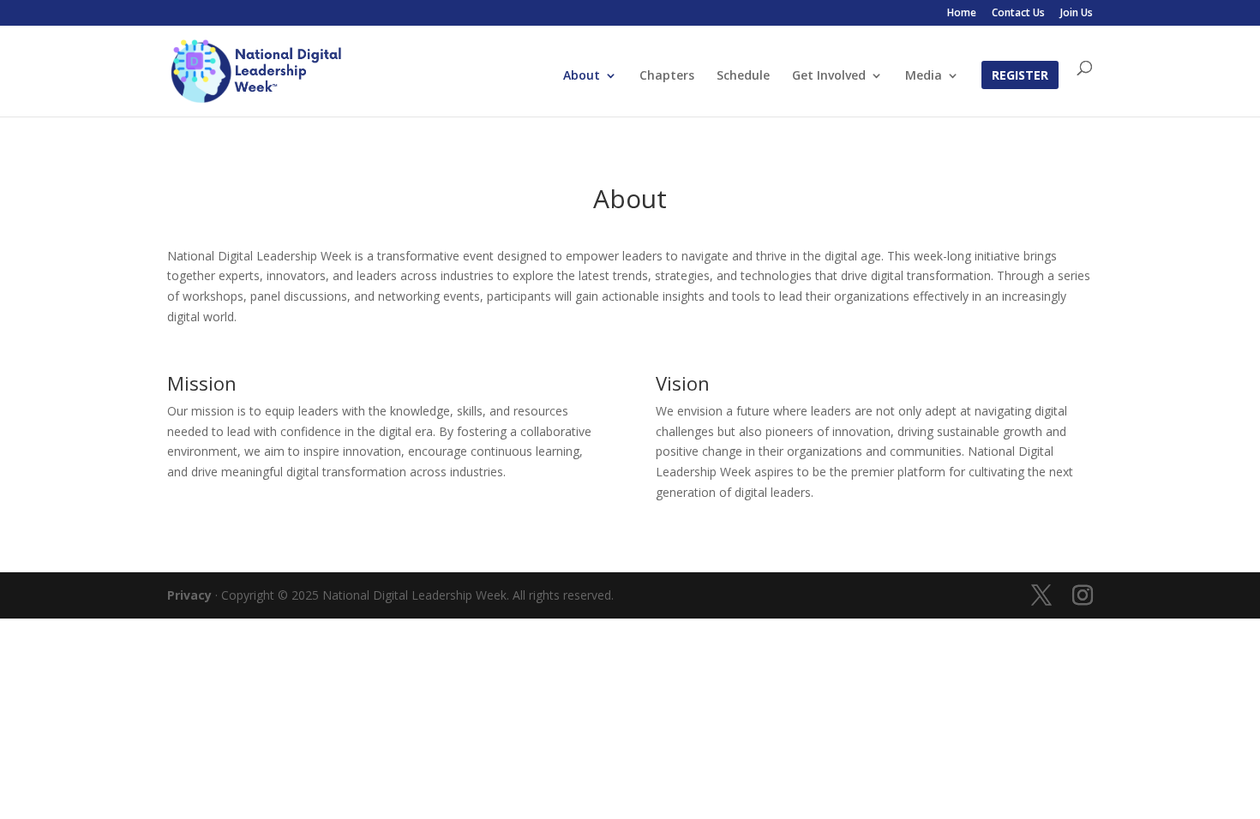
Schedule (743, 76)
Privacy (189, 595)
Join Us (1076, 14)
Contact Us (1018, 14)
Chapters (666, 76)
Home (961, 14)
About (581, 76)
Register (1020, 76)
